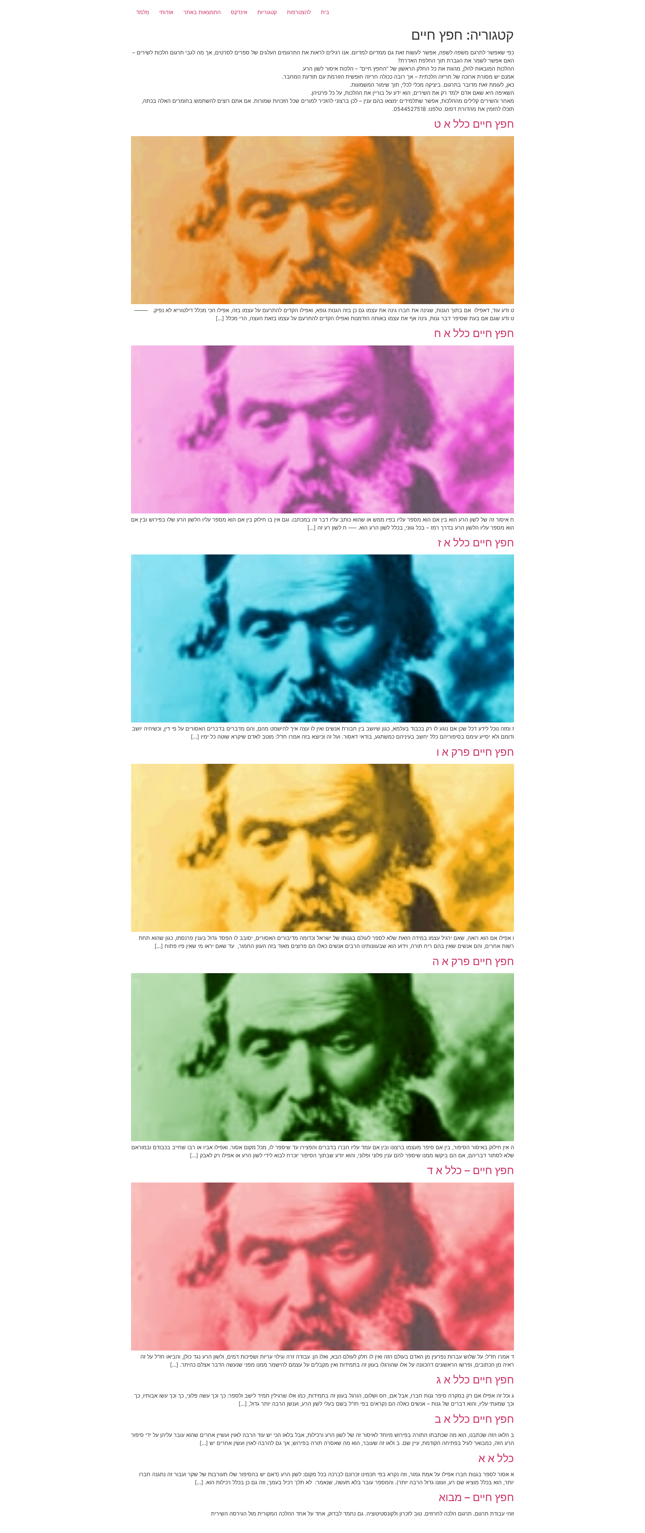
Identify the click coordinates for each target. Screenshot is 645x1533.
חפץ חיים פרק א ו (475, 751)
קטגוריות (267, 12)
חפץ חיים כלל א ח (474, 333)
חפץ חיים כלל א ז (476, 542)
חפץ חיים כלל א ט (474, 123)
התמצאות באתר (202, 12)
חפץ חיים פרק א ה (473, 961)
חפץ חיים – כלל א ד (470, 1170)
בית (325, 12)
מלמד (142, 12)
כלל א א (496, 1458)
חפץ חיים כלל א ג (475, 1379)
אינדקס (239, 12)
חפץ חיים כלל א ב (474, 1418)
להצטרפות (299, 12)
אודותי (166, 12)
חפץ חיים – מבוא (476, 1497)
